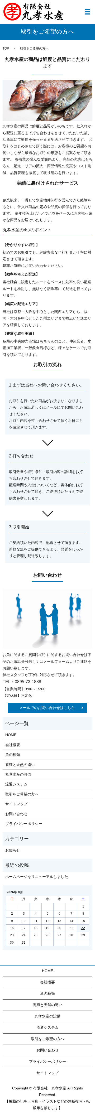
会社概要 (12, 745)
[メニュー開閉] (87, 12)
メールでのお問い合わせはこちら (47, 708)
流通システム (16, 784)
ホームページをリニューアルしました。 (38, 877)
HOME (10, 735)
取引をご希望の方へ (22, 794)
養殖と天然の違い (20, 764)
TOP (6, 48)
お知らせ (12, 850)
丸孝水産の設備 (18, 774)
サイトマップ (16, 804)
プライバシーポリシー (23, 824)
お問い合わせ (16, 814)
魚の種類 (12, 754)
